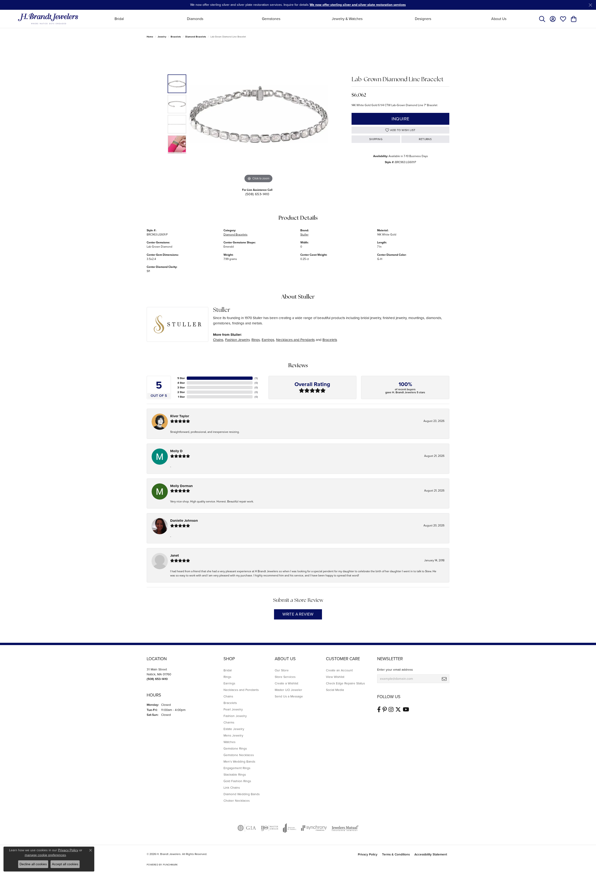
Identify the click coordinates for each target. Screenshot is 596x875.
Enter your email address (395, 669)
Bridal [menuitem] (228, 670)
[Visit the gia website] (246, 828)
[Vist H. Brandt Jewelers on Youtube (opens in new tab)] (406, 709)
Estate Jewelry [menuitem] (234, 729)
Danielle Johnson (184, 520)
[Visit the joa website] (289, 828)
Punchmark (170, 864)
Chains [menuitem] (228, 696)
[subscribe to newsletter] (444, 679)
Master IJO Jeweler (288, 689)
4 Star (181, 383)
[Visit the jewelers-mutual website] (345, 828)
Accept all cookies (65, 864)
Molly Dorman (181, 485)
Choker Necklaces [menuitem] (237, 800)
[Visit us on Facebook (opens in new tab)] (379, 709)
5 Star (181, 378)
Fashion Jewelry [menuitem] (235, 715)
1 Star (181, 397)
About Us (498, 18)
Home (150, 36)
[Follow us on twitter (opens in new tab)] (398, 709)
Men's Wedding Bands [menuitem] (239, 761)
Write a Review (298, 614)
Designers (423, 18)
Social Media (335, 689)
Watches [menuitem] (229, 742)
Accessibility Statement (430, 854)
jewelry (162, 36)
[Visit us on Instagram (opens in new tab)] (391, 709)
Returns (425, 139)
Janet (174, 555)
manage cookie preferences (45, 855)
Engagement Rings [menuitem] (237, 768)
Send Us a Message (289, 696)
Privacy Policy (367, 854)
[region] (258, 114)
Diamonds (195, 18)
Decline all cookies (33, 864)
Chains (218, 339)
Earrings (268, 339)
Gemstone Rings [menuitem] (235, 748)
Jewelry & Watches (347, 18)
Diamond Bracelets (195, 36)
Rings (255, 339)
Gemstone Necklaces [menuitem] (239, 755)
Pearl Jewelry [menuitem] (233, 709)
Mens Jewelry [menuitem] (233, 735)
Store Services (285, 676)
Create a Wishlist (286, 683)
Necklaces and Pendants (295, 339)
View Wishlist (335, 676)
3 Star (181, 387)
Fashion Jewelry (237, 339)
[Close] (590, 5)
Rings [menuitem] (227, 676)
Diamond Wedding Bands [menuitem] (242, 794)
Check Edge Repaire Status (345, 683)
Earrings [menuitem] (229, 683)
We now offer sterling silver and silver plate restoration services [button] (358, 4)
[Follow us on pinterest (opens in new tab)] (385, 709)
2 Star (181, 392)
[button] (542, 19)
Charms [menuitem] (229, 722)
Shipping (376, 139)
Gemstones (271, 18)
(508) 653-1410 (257, 194)
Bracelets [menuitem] (230, 702)
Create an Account (339, 670)
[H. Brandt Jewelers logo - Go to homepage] (48, 19)
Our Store (282, 670)
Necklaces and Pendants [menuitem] (241, 689)
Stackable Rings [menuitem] (235, 774)
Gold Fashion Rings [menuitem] (237, 781)
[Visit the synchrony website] (314, 828)
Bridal (119, 18)
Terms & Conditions (396, 854)
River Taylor (179, 416)
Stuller (304, 234)
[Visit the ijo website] (269, 828)
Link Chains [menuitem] (232, 787)
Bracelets (176, 36)
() (256, 378)
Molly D (176, 451)
